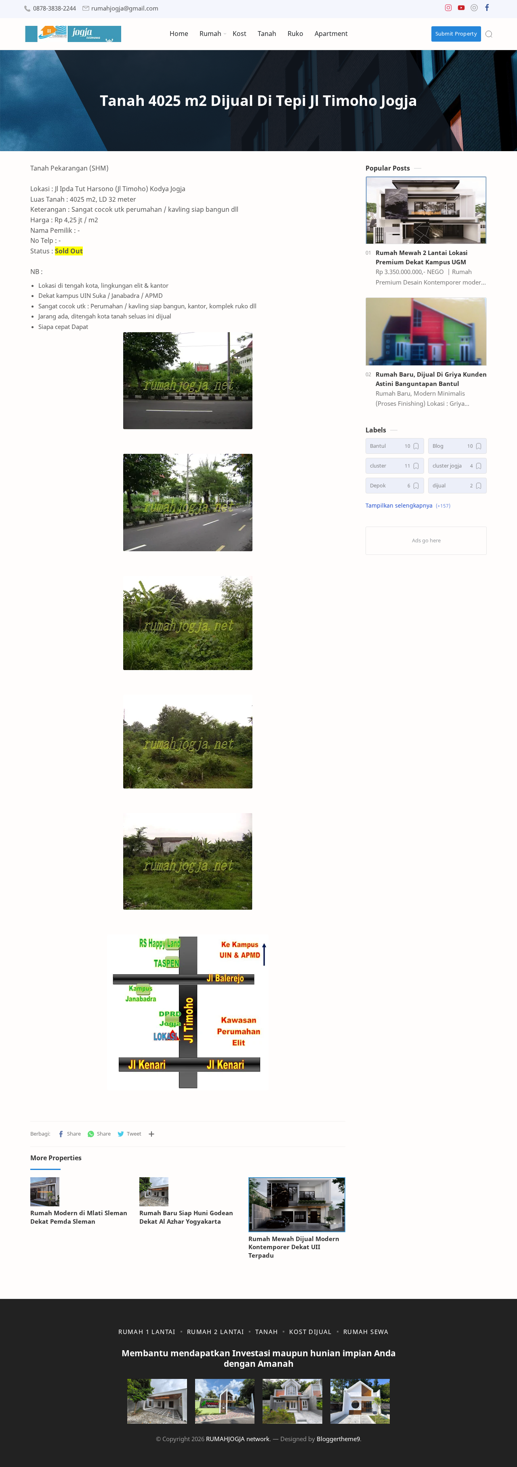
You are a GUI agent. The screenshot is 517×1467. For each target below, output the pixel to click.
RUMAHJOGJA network (237, 1439)
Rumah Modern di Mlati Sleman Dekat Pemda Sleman (78, 1217)
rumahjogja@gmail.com (124, 8)
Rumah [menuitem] (210, 33)
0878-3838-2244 (54, 8)
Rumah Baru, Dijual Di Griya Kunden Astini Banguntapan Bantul (431, 379)
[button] (448, 9)
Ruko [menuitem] (295, 33)
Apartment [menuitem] (331, 33)
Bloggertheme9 (338, 1439)
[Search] (489, 34)
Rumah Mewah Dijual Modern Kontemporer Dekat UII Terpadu (293, 1247)
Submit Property (456, 33)
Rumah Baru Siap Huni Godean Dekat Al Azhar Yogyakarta (186, 1217)
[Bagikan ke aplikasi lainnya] (151, 1134)
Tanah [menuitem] (267, 33)
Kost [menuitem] (239, 33)
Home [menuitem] (179, 33)
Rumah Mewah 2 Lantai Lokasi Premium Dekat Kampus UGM (422, 257)
